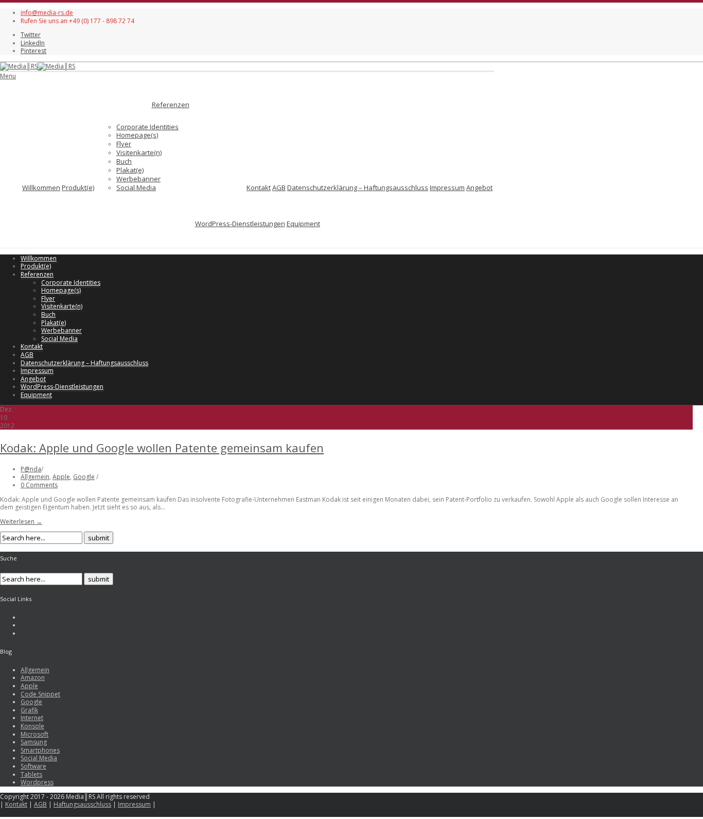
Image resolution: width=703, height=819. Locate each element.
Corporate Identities (147, 126)
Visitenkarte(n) (139, 152)
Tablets (31, 774)
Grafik (29, 710)
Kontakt (259, 187)
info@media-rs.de (47, 12)
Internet (32, 717)
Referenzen (170, 104)
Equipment (303, 223)
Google (84, 476)
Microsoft (34, 734)
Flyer (123, 143)
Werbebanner (138, 178)
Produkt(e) (78, 187)
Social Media (136, 187)
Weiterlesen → (21, 521)
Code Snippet (40, 694)
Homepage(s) (137, 135)
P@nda (31, 469)
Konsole (32, 726)
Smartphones (40, 750)
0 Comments (39, 485)
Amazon (33, 677)
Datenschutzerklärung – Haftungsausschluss (357, 187)
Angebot (479, 187)
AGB (279, 187)
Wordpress (37, 782)
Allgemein (35, 476)
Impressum (447, 187)
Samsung (34, 742)
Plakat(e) (130, 170)
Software (33, 766)
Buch (124, 161)
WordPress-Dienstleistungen (240, 223)
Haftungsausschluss (82, 804)
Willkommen (41, 187)
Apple (61, 476)
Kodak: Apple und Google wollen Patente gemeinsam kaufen (162, 447)
